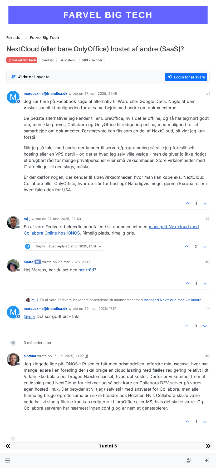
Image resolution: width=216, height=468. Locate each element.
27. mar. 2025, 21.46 (100, 93)
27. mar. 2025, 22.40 (64, 219)
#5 (207, 356)
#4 (207, 308)
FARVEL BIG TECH (108, 15)
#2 (207, 219)
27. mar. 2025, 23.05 (74, 262)
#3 (207, 262)
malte (28, 262)
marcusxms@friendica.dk (45, 93)
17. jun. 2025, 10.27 (68, 356)
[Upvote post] (187, 203)
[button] (7, 460)
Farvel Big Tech (24, 60)
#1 (208, 93)
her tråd (86, 269)
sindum (30, 356)
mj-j (27, 219)
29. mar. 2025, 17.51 (100, 308)
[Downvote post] (205, 203)
